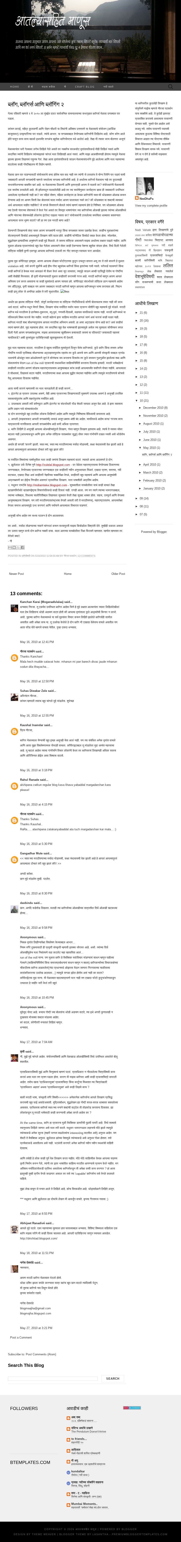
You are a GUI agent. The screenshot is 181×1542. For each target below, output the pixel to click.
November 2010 (153, 415)
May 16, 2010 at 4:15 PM (36, 804)
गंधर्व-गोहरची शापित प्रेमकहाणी (85, 1453)
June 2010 (149, 439)
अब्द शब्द (75, 1417)
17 (141, 344)
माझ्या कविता (48, 86)
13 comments (86, 555)
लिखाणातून (139, 271)
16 (141, 352)
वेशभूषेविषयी (145, 276)
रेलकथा (157, 266)
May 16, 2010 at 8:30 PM (36, 893)
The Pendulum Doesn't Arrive (88, 1431)
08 (141, 506)
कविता (149, 235)
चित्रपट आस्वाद (164, 240)
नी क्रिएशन (155, 250)
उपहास (138, 235)
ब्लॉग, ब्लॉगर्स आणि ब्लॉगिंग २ (36, 104)
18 (141, 336)
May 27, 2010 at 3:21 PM (36, 1328)
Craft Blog (85, 86)
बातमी (138, 260)
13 (141, 376)
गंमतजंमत (148, 240)
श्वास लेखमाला (165, 277)
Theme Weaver (44, 1534)
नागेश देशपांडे (27, 1262)
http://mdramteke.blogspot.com (47, 485)
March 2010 (150, 472)
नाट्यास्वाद (140, 250)
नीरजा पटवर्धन (27, 651)
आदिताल (75, 1449)
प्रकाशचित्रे (156, 255)
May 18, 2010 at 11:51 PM (37, 1253)
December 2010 (153, 407)
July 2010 (149, 431)
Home (14, 86)
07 (141, 514)
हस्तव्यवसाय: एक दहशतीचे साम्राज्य (88, 1464)
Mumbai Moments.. (84, 1504)
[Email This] (10, 547)
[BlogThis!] (14, 547)
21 (141, 312)
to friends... (79, 1438)
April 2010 (149, 464)
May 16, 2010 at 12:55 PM (37, 715)
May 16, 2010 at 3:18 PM (36, 770)
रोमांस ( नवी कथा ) (80, 1475)
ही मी (30, 86)
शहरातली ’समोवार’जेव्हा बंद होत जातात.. (90, 1507)
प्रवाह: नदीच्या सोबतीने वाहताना (87, 1482)
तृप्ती (22, 1051)
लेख (149, 271)
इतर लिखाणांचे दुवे (163, 230)
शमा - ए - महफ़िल (80, 1493)
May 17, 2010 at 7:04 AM (36, 1042)
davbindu (26, 903)
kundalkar (78, 1471)
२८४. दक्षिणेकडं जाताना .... (84, 1420)
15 (141, 360)
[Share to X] (18, 547)
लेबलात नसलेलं (163, 271)
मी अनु (74, 1460)
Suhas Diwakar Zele (33, 690)
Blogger (161, 531)
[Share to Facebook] (22, 547)
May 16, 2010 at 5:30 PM (36, 844)
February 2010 (152, 480)
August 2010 (151, 423)
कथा (143, 235)
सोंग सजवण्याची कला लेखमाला (154, 282)
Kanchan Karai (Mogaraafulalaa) (41, 602)
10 (141, 400)
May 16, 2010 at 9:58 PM (36, 927)
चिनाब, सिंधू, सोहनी (80, 1485)
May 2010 (149, 447)
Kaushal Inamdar (31, 725)
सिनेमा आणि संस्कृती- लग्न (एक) (86, 1496)
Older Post (118, 573)
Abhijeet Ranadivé (32, 1223)
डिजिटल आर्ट (141, 245)
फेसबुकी (169, 255)
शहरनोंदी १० (77, 1442)
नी (65, 86)
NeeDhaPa (146, 198)
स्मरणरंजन (140, 287)
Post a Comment (21, 1337)
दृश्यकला (154, 245)
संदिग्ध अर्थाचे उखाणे (82, 1428)
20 (141, 320)
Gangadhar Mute (31, 853)
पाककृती (168, 250)
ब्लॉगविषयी (26, 555)
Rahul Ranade (29, 779)
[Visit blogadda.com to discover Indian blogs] (132, 1408)
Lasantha (100, 1534)
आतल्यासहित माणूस (86, 1529)
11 (141, 392)
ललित (168, 265)
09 (141, 498)
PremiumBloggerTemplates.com (140, 1534)
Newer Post (16, 573)
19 (141, 328)
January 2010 (151, 488)
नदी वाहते (109, 86)
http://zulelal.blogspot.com (53, 464)
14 (141, 368)
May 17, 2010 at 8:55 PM (36, 1213)
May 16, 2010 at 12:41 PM (37, 642)
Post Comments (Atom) (41, 1354)
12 (141, 384)
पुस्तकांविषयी (141, 255)
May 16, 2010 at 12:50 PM (37, 681)
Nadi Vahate (143, 229)
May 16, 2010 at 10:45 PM (37, 997)
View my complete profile (151, 205)
